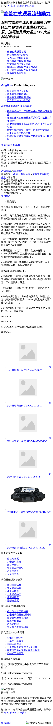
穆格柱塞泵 (13, 558)
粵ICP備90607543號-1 (15, 712)
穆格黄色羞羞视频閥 (17, 611)
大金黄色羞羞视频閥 (17, 627)
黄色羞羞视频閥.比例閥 (19, 61)
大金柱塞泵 (13, 574)
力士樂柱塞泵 (14, 561)
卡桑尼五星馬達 (15, 641)
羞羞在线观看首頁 (16, 51)
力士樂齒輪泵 (14, 594)
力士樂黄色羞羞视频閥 (19, 614)
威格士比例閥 (14, 621)
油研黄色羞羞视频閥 (17, 617)
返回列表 (6, 196)
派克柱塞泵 (13, 571)
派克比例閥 (13, 624)
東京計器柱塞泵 (15, 568)
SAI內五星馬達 (15, 638)
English (20, 5)
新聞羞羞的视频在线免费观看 (22, 67)
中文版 (11, 5)
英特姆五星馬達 (15, 653)
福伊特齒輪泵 (14, 585)
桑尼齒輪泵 (13, 597)
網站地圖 (29, 5)
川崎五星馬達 (14, 644)
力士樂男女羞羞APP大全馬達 (22, 647)
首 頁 (15, 174)
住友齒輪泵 (13, 591)
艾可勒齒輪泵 (14, 588)
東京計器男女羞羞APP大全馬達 (23, 650)
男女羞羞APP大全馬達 (18, 64)
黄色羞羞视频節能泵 (17, 58)
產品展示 (6, 85)
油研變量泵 (13, 565)
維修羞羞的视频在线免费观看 (22, 70)
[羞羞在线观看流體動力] (26, 13)
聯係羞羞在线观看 (16, 73)
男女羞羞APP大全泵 (17, 54)
